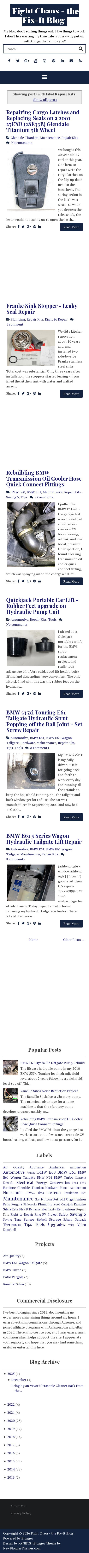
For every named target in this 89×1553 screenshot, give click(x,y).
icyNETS (24, 1543)
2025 (11, 1373)
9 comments (44, 497)
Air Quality (13, 1167)
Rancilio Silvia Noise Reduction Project (49, 1091)
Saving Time (12, 1219)
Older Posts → (74, 939)
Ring (38, 1214)
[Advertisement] (44, 267)
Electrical (24, 1182)
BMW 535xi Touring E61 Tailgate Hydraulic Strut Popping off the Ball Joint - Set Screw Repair (44, 721)
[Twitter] (18, 61)
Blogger (27, 1538)
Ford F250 (79, 1183)
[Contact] (71, 61)
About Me (17, 1506)
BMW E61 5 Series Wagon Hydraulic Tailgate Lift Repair (44, 838)
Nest (37, 1199)
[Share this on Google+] (29, 226)
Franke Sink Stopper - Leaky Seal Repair (41, 308)
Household (13, 1192)
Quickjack (67, 1204)
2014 (11, 1469)
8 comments (39, 747)
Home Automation (73, 1188)
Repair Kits (69, 137)
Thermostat (12, 1224)
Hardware (27, 742)
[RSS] (80, 61)
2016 (11, 1453)
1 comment (14, 324)
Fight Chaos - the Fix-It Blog (45, 15)
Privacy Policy (20, 1513)
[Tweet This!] (23, 226)
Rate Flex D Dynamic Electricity (34, 1209)
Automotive (19, 619)
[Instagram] (45, 61)
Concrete (80, 1177)
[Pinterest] (54, 61)
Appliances (57, 1167)
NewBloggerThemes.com (22, 1548)
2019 (11, 1428)
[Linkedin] (62, 61)
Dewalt (8, 1182)
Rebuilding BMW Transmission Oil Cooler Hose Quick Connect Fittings (44, 478)
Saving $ (12, 497)
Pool (57, 1204)
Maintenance (50, 137)
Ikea (41, 1193)
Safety (64, 1214)
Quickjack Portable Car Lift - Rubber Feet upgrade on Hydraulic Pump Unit (42, 605)
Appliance (37, 1167)
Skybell (42, 1219)
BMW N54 (44, 1177)
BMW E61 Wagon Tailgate (22, 1263)
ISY (83, 1193)
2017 (11, 1445)
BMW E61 (34, 492)
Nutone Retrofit (53, 1199)
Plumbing (18, 319)
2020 (11, 1420)
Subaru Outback (74, 1219)
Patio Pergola (12, 1204)
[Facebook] (9, 61)
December (19, 1379)
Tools (52, 619)
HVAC (30, 1192)
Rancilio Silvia (13, 1284)
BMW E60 (18, 492)
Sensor (29, 1219)
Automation (78, 1167)
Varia (71, 1225)
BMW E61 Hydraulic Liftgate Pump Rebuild (52, 1063)
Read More (71, 227)
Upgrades (56, 1224)
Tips (23, 497)
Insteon (54, 1192)
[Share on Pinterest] (34, 226)
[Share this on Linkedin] (39, 226)
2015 (11, 1461)
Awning (31, 1172)
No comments (21, 142)
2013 (11, 1477)
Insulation (71, 1193)
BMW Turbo (63, 1177)
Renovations (66, 1209)
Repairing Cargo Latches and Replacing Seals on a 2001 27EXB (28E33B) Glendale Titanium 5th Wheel (42, 121)
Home (33, 939)
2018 (11, 1437)
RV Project (50, 1214)
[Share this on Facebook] (18, 226)
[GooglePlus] (27, 61)
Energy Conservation (53, 1182)
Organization (76, 1199)
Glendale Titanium (24, 137)
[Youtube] (36, 61)
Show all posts (45, 99)
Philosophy (30, 1204)
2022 (11, 1404)
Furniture (9, 1188)
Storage (55, 1219)
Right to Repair (56, 319)
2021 (11, 1412)
